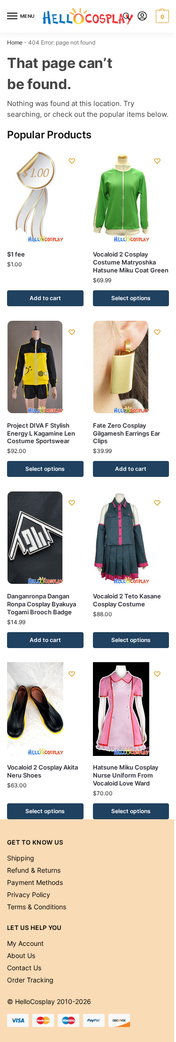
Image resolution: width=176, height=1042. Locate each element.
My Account (25, 943)
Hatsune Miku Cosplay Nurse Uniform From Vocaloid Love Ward (125, 775)
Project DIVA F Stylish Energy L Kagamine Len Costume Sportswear (41, 433)
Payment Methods (35, 882)
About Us (21, 955)
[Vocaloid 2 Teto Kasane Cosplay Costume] (131, 538)
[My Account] (142, 16)
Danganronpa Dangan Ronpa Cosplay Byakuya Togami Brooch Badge (41, 604)
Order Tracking (30, 980)
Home (15, 42)
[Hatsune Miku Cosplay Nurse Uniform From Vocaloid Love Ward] (131, 709)
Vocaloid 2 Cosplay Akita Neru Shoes (42, 771)
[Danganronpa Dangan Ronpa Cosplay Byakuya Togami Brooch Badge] (45, 538)
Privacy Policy (28, 895)
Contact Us (24, 968)
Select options (131, 298)
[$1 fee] (45, 196)
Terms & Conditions (36, 907)
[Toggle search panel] (126, 16)
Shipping (20, 858)
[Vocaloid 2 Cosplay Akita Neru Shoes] (45, 709)
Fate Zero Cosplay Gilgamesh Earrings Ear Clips (126, 433)
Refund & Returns (34, 870)
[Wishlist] (72, 161)
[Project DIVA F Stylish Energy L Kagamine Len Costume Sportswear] (45, 367)
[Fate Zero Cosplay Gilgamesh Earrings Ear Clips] (131, 367)
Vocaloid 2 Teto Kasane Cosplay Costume (127, 600)
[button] (161, 16)
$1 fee (16, 254)
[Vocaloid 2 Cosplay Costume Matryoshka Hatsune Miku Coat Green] (131, 196)
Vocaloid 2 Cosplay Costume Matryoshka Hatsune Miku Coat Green (130, 262)
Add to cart (45, 298)
